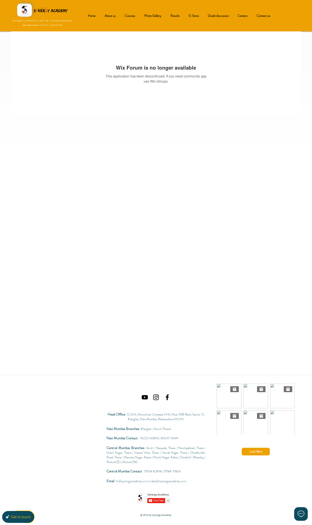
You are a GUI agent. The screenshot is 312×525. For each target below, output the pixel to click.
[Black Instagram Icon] (156, 397)
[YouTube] (145, 397)
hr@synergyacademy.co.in (132, 481)
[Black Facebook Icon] (167, 397)
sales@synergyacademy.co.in (168, 481)
